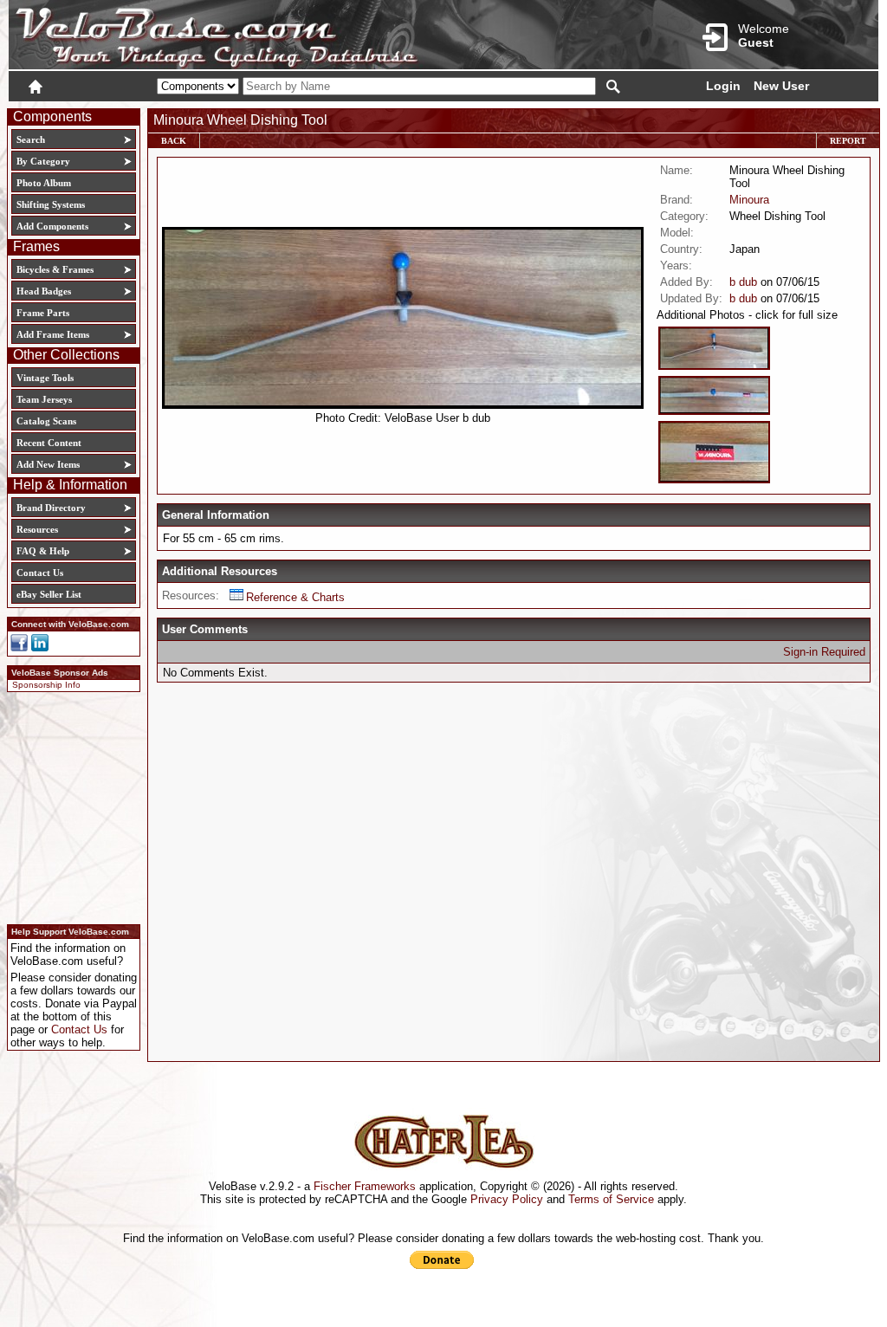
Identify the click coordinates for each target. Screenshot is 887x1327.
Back (173, 141)
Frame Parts (42, 312)
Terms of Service (611, 1199)
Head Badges (43, 291)
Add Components (52, 226)
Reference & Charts (295, 597)
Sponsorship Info (46, 684)
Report (848, 141)
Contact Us (39, 572)
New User (781, 86)
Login (723, 86)
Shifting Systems (50, 204)
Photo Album (43, 183)
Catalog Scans (46, 421)
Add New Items (48, 464)
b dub (743, 281)
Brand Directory (51, 507)
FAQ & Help (42, 551)
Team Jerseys (44, 399)
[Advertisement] (68, 805)
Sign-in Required (824, 651)
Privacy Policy (506, 1199)
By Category (43, 161)
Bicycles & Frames (56, 269)
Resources (37, 529)
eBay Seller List (48, 594)
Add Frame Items (52, 334)
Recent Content (48, 442)
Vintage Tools (45, 377)
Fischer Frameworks (365, 1186)
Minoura (749, 199)
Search (30, 139)
